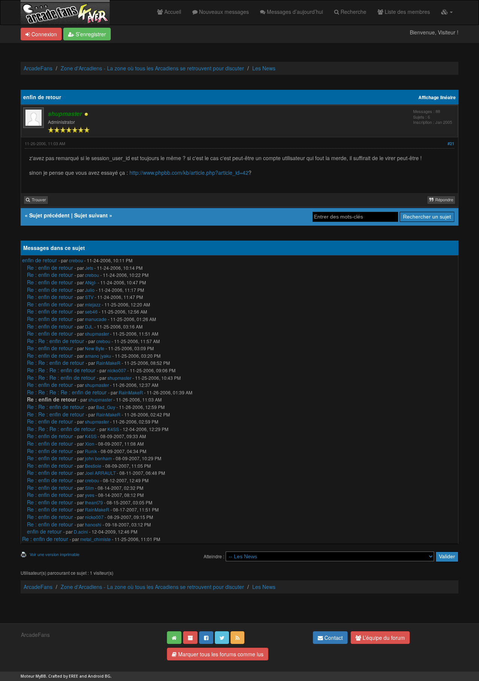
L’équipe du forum (383, 637)
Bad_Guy (105, 407)
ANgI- (91, 282)
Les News (263, 68)
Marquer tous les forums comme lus (220, 654)
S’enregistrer (90, 34)
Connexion (43, 34)
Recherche (352, 11)
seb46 (91, 311)
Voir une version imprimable (54, 554)
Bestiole (93, 465)
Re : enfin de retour (50, 267)
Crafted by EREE (63, 676)
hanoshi (93, 524)
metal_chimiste (95, 539)
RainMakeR (108, 363)
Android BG (99, 676)
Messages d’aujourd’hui (294, 11)
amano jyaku (98, 355)
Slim (89, 488)
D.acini (81, 531)
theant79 (94, 502)
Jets (89, 268)
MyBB (41, 676)
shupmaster (97, 333)
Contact (333, 637)
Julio (90, 290)
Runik (91, 451)
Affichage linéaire (437, 97)
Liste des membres (406, 11)
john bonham (98, 458)
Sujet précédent (49, 215)
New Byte (94, 348)
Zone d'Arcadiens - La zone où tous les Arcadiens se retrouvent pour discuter (152, 68)
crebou (76, 260)
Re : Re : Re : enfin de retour (61, 370)
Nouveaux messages (223, 11)
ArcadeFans (38, 68)
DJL (89, 326)
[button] (447, 11)
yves (89, 495)
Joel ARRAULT (100, 473)
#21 (451, 143)
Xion (89, 443)
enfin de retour (39, 260)
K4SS (113, 429)
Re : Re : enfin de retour (55, 341)
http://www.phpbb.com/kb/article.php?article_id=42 (188, 172)
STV (89, 297)
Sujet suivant (91, 215)
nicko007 (116, 370)
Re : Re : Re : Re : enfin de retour (67, 392)
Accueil (172, 11)
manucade (96, 319)
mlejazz (93, 304)
